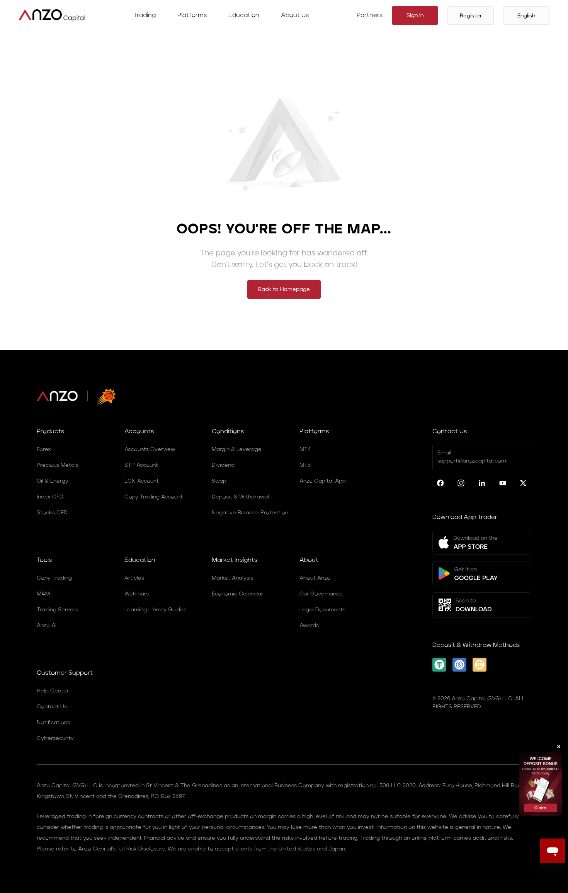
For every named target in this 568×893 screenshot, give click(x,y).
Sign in (414, 15)
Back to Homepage (284, 289)
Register (471, 16)
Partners (370, 15)
